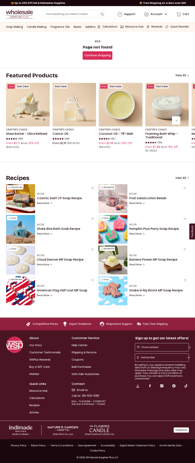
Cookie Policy (97, 450)
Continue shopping (97, 55)
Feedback (181, 429)
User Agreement (87, 445)
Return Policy (38, 445)
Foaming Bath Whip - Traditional (161, 135)
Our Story (35, 345)
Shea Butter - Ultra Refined (26, 134)
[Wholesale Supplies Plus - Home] (19, 14)
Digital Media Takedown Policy (137, 445)
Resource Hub (38, 391)
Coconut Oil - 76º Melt (116, 134)
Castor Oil (60, 134)
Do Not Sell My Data (171, 445)
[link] (137, 386)
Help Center (79, 345)
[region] (97, 3)
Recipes (34, 405)
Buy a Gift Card (39, 367)
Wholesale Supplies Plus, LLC (102, 457)
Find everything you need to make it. (67, 14)
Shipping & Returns (84, 352)
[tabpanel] (97, 120)
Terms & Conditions (61, 445)
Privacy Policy (18, 445)
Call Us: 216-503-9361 (85, 395)
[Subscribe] (189, 347)
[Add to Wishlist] (45, 86)
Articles (34, 412)
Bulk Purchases (81, 367)
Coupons (78, 360)
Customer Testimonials (45, 352)
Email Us (82, 390)
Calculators (37, 398)
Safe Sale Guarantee (85, 374)
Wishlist (34, 374)
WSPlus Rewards (39, 360)
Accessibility (108, 445)
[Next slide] (176, 120)
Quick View (27, 121)
